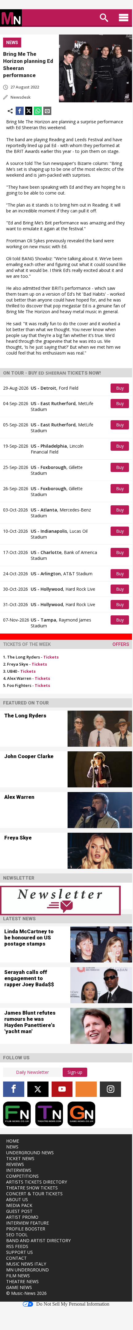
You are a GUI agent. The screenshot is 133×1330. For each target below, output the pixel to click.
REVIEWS (15, 1164)
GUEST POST (19, 1211)
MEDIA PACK (19, 1205)
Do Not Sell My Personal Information (72, 1304)
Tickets (51, 657)
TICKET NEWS (20, 1158)
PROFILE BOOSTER (25, 1229)
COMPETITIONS (22, 1176)
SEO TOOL (17, 1235)
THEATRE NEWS (22, 1281)
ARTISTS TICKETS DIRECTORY (36, 1182)
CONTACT (16, 1258)
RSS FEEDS (17, 1246)
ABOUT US (17, 1199)
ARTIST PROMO (22, 1217)
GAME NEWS (19, 1287)
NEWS (12, 1147)
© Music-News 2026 (26, 1293)
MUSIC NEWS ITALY (26, 1264)
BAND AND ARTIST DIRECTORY (38, 1240)
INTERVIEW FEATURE (27, 1223)
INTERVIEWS (18, 1170)
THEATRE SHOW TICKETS (32, 1188)
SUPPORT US (19, 1252)
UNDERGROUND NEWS (30, 1153)
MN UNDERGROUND (27, 1270)
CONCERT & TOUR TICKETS (34, 1194)
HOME (12, 1141)
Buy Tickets (121, 389)
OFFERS (120, 644)
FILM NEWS (18, 1276)
